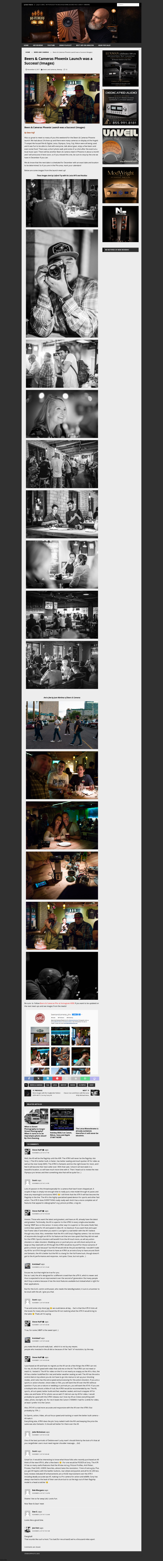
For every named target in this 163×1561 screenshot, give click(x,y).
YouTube (51, 45)
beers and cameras (49, 69)
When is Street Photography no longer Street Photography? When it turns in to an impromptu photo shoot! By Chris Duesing (35, 1132)
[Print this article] (76, 1079)
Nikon (72, 1085)
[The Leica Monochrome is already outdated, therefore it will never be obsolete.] (88, 1117)
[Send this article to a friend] (66, 1079)
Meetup (59, 69)
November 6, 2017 (33, 69)
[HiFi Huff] (81, 42)
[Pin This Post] (57, 1079)
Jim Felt (35, 1528)
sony (91, 1085)
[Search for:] (128, 4)
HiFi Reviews (38, 45)
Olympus (82, 1085)
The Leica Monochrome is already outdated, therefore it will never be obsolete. (87, 1132)
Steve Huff (37, 1150)
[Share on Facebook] (29, 1079)
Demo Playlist (65, 45)
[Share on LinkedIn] (47, 1079)
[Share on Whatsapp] (85, 1079)
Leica (55, 1085)
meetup (63, 1085)
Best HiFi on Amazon (85, 45)
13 (66, 69)
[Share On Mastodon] (94, 1079)
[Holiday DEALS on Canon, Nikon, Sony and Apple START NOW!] (62, 1119)
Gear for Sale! (104, 45)
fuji (47, 1085)
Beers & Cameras (36, 1085)
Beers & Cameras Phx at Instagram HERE (57, 1003)
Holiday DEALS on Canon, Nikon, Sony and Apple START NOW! (61, 1135)
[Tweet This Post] (38, 1079)
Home (26, 45)
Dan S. (35, 1511)
